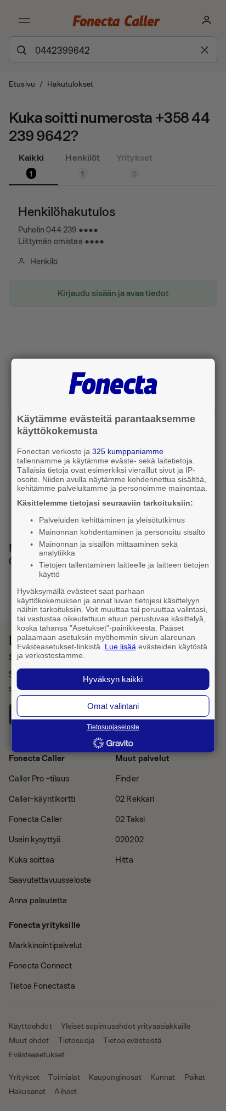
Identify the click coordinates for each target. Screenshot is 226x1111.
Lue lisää (120, 646)
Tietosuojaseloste (113, 727)
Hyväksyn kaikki (113, 679)
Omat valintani (113, 706)
